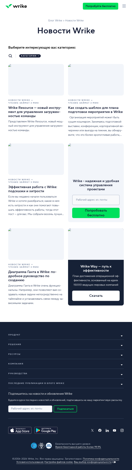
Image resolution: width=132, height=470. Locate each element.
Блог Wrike (55, 20)
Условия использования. (30, 462)
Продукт (14, 335)
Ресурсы (14, 354)
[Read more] (36, 100)
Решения (14, 344)
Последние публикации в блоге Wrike (36, 383)
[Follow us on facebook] (100, 430)
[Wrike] (16, 6)
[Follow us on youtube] (114, 430)
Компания (15, 364)
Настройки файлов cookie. (58, 462)
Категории (29, 56)
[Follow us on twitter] (92, 430)
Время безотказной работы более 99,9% (78, 447)
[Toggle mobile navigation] (124, 6)
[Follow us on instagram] (122, 430)
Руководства (18, 373)
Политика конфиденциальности (101, 458)
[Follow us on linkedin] (107, 430)
